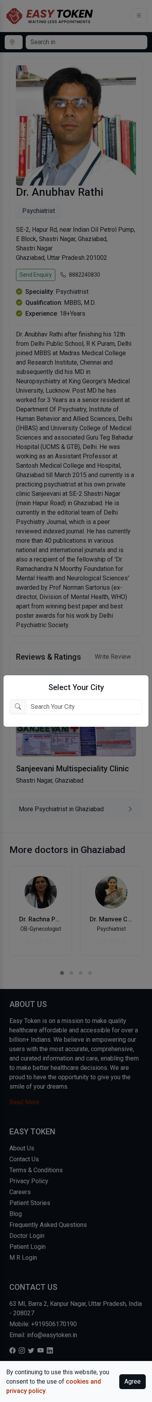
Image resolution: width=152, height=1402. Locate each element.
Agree (132, 1381)
